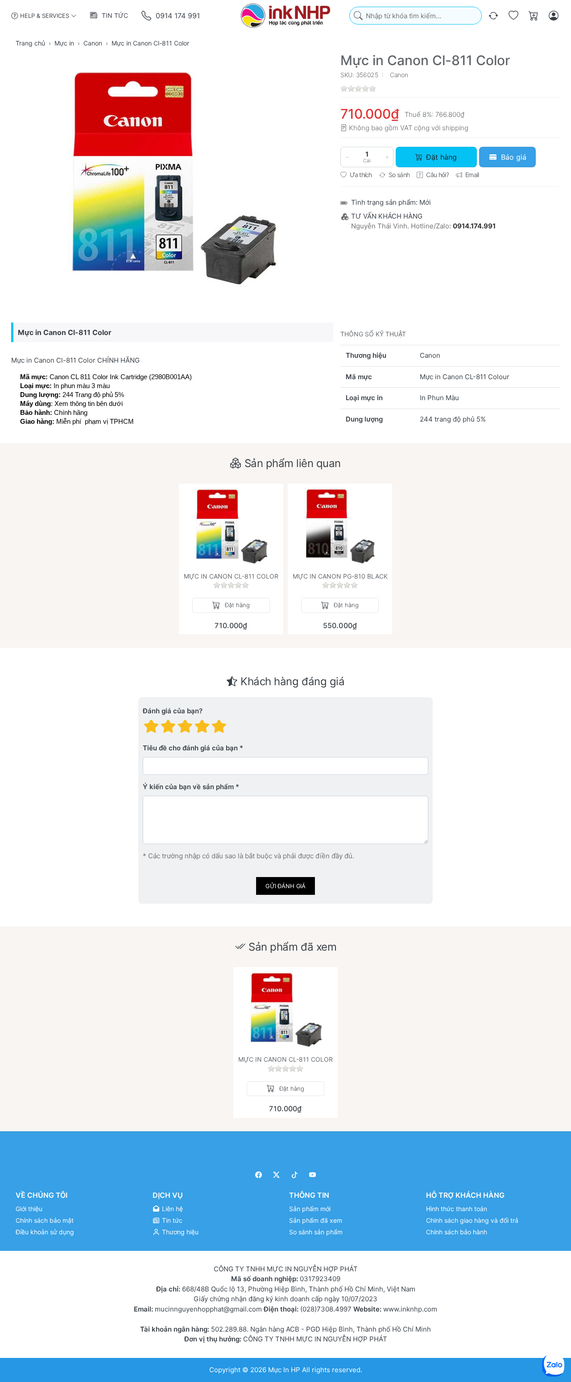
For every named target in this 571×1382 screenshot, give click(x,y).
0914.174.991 (474, 226)
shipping (455, 128)
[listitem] (172, 177)
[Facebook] (258, 1175)
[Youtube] (313, 1175)
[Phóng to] (172, 177)
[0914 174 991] (147, 15)
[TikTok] (295, 1175)
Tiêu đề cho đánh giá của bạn (190, 748)
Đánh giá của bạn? (173, 711)
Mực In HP (285, 1369)
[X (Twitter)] (277, 1175)
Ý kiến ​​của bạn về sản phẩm (188, 787)
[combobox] (415, 16)
